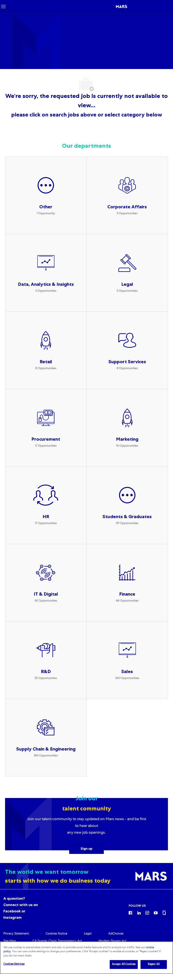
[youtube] (155, 912)
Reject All (153, 964)
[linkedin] (139, 912)
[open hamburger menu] (3, 6)
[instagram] (147, 912)
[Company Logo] (121, 6)
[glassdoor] (164, 912)
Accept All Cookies (123, 964)
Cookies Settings (13, 964)
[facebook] (130, 912)
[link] (16, 934)
